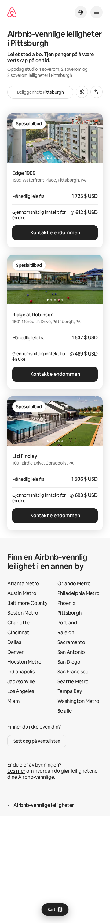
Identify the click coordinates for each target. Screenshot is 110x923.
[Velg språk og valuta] (81, 12)
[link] (80, 615)
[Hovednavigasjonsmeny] (96, 12)
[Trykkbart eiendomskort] (55, 205)
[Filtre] (82, 92)
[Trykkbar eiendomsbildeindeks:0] (55, 138)
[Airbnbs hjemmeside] (11, 12)
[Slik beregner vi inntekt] (72, 213)
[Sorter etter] (96, 92)
